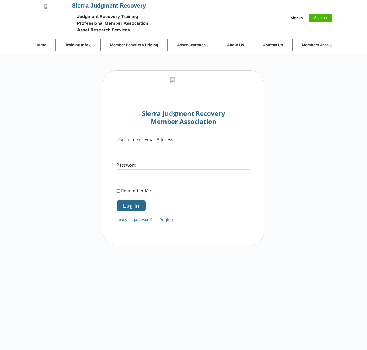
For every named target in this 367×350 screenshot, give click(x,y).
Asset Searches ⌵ (192, 44)
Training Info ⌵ (78, 44)
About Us (235, 44)
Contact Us (272, 44)
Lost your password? (135, 219)
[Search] (279, 18)
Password (126, 165)
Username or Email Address (145, 139)
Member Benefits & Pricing (134, 44)
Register (167, 219)
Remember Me (135, 191)
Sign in (297, 18)
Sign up (320, 17)
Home (40, 44)
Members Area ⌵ (317, 44)
